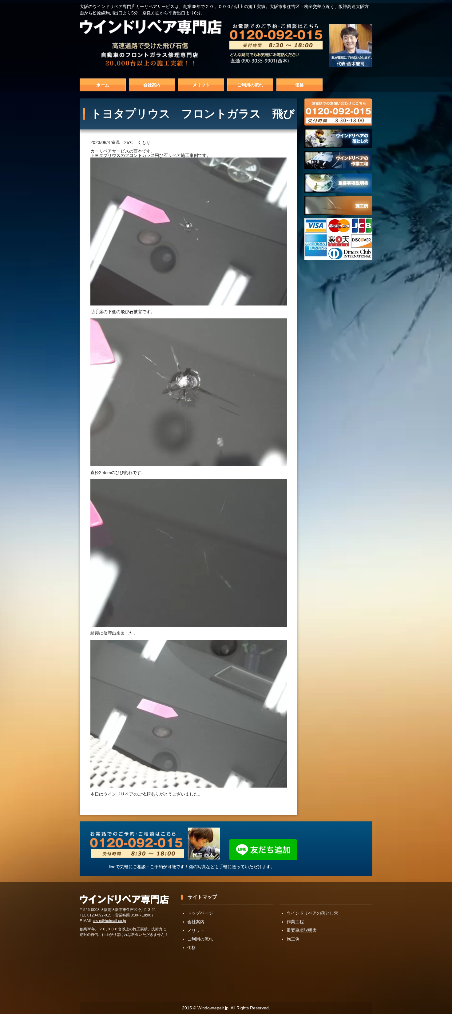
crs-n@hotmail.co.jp (109, 921)
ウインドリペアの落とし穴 (312, 913)
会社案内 (152, 84)
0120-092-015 (99, 915)
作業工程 (295, 922)
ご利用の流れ (250, 84)
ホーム (102, 84)
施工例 (293, 939)
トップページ (200, 913)
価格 (299, 84)
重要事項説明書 (302, 930)
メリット (201, 84)
